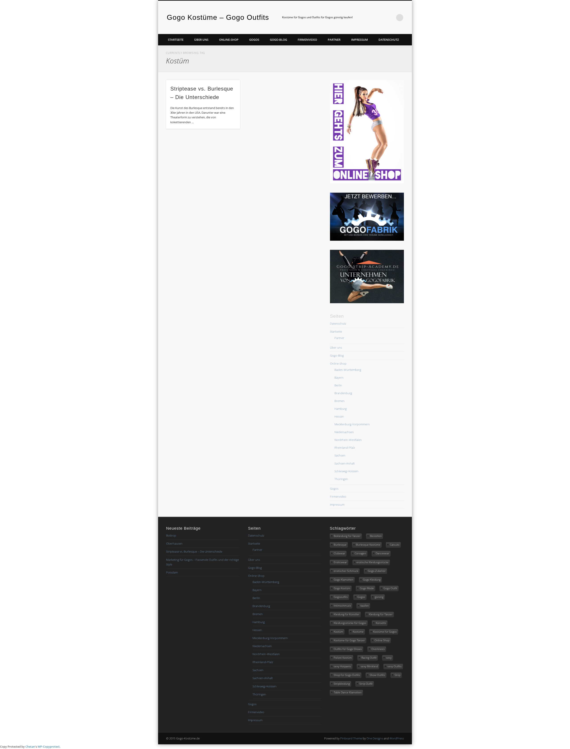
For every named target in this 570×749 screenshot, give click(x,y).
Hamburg (340, 409)
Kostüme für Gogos (385, 632)
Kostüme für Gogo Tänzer (349, 640)
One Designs (374, 738)
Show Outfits (377, 675)
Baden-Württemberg (347, 370)
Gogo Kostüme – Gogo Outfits (218, 17)
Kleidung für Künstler (346, 614)
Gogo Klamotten (343, 579)
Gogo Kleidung (372, 579)
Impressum (359, 40)
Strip (397, 675)
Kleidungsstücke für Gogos (350, 623)
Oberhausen (174, 543)
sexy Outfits (394, 666)
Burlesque (340, 545)
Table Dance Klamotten (348, 692)
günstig (379, 597)
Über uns (201, 40)
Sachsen (339, 455)
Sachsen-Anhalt (344, 463)
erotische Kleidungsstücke (372, 562)
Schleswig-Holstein (346, 471)
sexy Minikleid (369, 666)
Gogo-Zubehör (377, 571)
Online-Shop (228, 40)
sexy (389, 658)
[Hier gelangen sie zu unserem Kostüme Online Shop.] (367, 182)
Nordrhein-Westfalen (348, 440)
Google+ (390, 17)
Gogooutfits (341, 597)
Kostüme (358, 632)
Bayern (339, 378)
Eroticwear (340, 562)
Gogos (254, 40)
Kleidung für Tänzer (381, 614)
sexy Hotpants (342, 666)
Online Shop (382, 640)
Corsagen (360, 553)
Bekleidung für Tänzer (347, 536)
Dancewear (382, 553)
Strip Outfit (366, 684)
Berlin (338, 385)
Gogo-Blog (278, 40)
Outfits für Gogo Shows (348, 649)
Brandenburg (343, 393)
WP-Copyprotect (49, 747)
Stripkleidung (342, 684)
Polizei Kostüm (343, 658)
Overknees (378, 649)
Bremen (339, 401)
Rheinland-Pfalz (344, 448)
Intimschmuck (342, 606)
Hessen (339, 416)
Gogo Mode (367, 588)
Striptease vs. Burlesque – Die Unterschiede (194, 551)
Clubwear (339, 553)
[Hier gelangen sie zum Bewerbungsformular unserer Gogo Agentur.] (367, 240)
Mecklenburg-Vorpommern (352, 424)
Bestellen (376, 536)
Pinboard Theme (351, 738)
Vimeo (381, 17)
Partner (334, 40)
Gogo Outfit (390, 588)
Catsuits (394, 545)
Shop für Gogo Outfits (347, 675)
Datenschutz (389, 40)
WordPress (396, 738)
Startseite (175, 40)
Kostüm (338, 632)
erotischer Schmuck (346, 571)
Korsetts (381, 623)
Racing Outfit (369, 658)
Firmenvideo (307, 40)
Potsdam (172, 572)
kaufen (364, 606)
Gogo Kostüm (342, 588)
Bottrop (171, 535)
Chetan (30, 747)
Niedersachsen (344, 432)
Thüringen (341, 479)
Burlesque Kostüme (368, 545)
